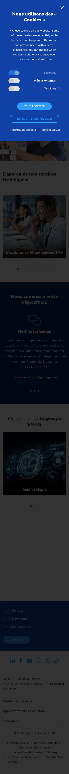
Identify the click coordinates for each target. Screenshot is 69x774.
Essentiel (50, 73)
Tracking (50, 88)
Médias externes (45, 81)
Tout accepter (34, 106)
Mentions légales (50, 130)
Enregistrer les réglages (34, 118)
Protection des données (22, 130)
